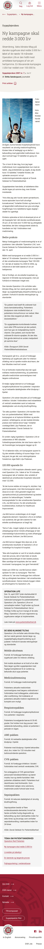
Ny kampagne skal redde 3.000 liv (18, 847)
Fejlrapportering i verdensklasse (17, 863)
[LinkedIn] (40, 931)
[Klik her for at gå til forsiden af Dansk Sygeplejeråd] (10, 4)
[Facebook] (35, 931)
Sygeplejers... (12, 14)
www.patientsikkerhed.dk (25, 622)
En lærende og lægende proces (17, 858)
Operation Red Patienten (14, 841)
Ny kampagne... (27, 14)
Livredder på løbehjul (12, 852)
